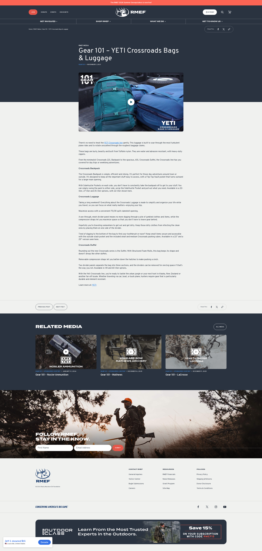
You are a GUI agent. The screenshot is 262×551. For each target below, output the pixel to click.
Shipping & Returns (204, 479)
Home (30, 29)
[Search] (222, 12)
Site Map (166, 488)
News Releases (169, 479)
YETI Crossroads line (113, 143)
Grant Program (169, 484)
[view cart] (230, 12)
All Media (220, 327)
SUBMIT (118, 448)
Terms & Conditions (205, 488)
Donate (44, 12)
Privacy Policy (202, 474)
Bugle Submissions (136, 484)
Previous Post (44, 307)
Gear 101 (82, 64)
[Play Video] (131, 102)
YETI (94, 285)
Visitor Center (134, 479)
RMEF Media (37, 29)
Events (53, 12)
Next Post (60, 307)
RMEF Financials (169, 474)
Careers (132, 488)
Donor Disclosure (204, 484)
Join (33, 12)
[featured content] (131, 532)
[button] (218, 29)
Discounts (64, 12)
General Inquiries (135, 474)
